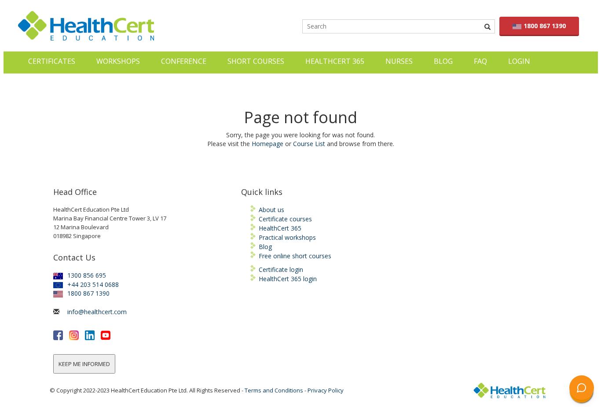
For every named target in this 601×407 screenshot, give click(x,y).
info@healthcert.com (97, 312)
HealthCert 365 (334, 61)
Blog (443, 61)
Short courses (255, 61)
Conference (183, 61)
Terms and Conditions (274, 390)
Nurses (399, 61)
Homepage (267, 143)
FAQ (480, 61)
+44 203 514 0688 (93, 284)
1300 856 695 (86, 275)
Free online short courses (295, 256)
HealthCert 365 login (288, 279)
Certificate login (281, 269)
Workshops (118, 61)
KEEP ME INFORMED (84, 364)
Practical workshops (287, 237)
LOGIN (519, 61)
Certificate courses (285, 219)
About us (271, 209)
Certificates (51, 61)
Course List (309, 143)
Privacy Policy (326, 390)
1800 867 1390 (545, 26)
